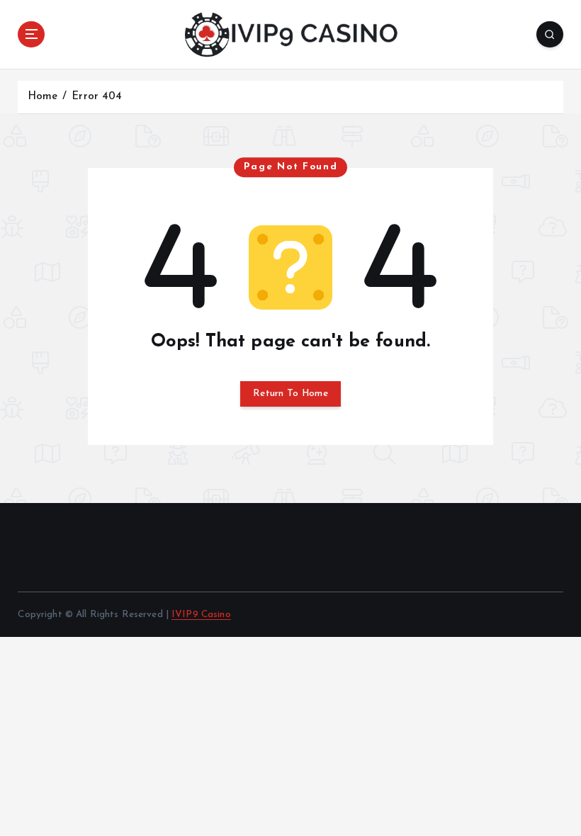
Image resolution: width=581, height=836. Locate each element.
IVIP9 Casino (201, 614)
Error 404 (97, 96)
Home (43, 96)
